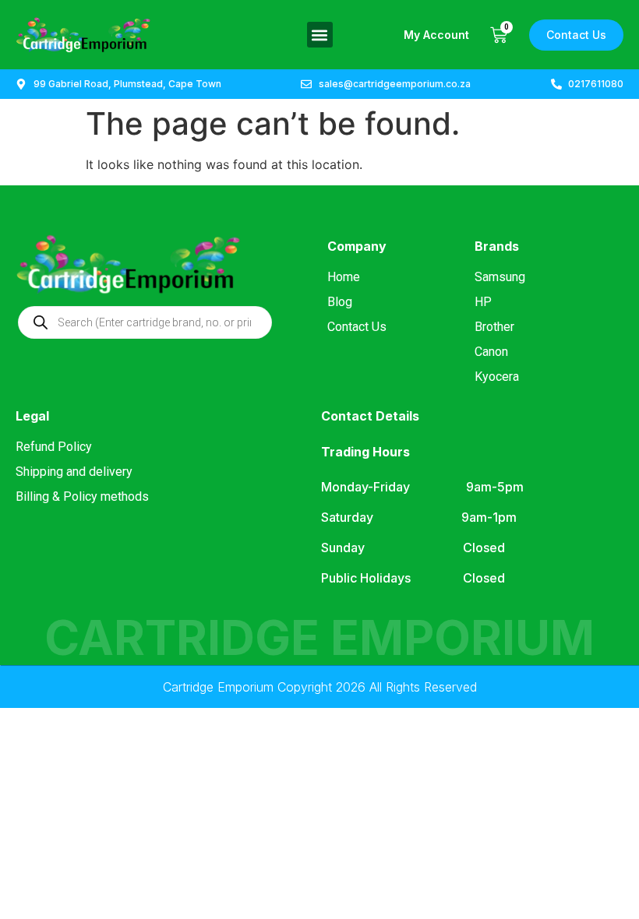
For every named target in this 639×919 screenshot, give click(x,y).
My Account (436, 34)
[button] (320, 35)
